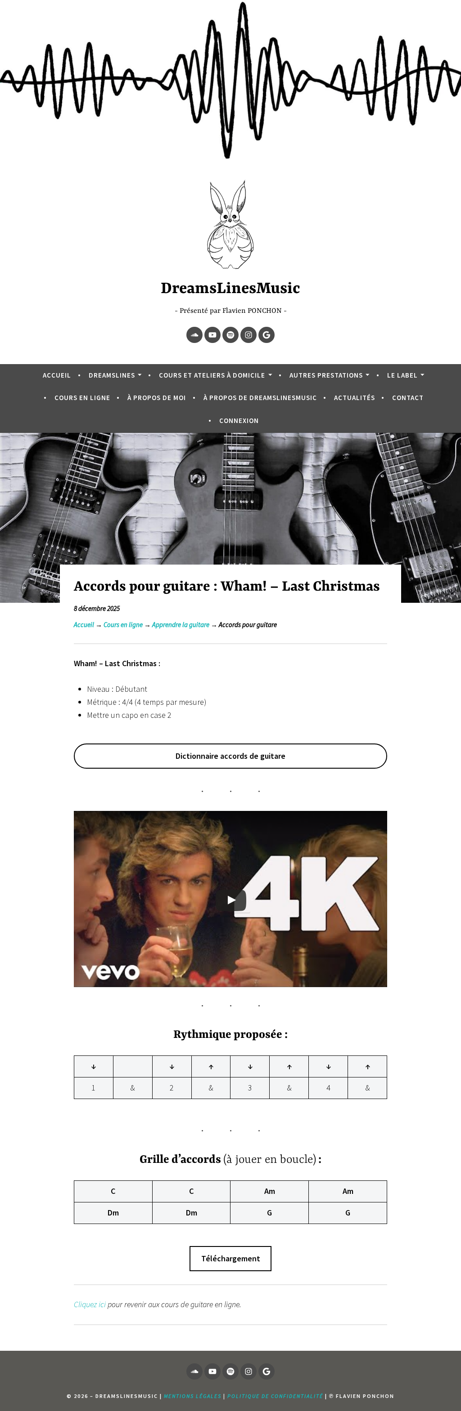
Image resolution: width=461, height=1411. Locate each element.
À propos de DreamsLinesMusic (260, 397)
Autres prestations (326, 375)
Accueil (57, 375)
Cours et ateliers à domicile (212, 375)
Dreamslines (112, 375)
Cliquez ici (90, 1304)
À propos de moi (156, 397)
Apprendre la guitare (180, 624)
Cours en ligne (82, 397)
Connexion (239, 420)
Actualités (354, 397)
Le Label (402, 375)
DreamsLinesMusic (230, 289)
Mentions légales (192, 1396)
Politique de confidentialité (275, 1396)
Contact (408, 397)
